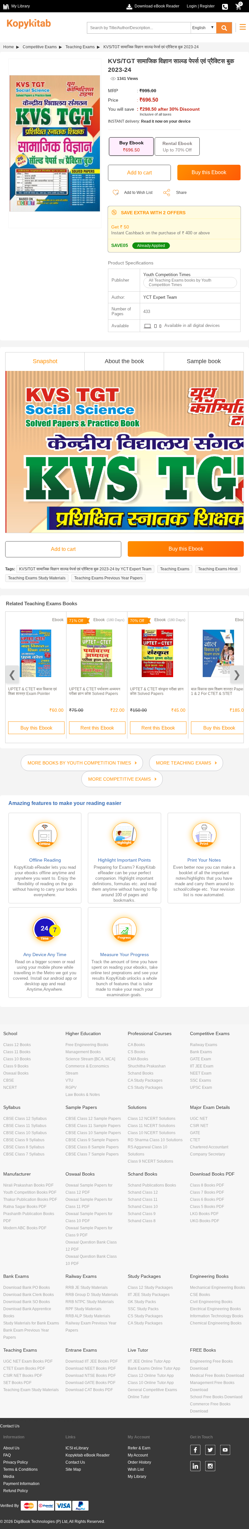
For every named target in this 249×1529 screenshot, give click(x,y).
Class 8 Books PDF (207, 1185)
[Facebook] (195, 1451)
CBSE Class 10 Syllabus (25, 1133)
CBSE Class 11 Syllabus (24, 1125)
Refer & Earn (139, 1448)
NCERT (10, 1087)
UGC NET (199, 1118)
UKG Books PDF (204, 1221)
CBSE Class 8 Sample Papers (92, 1147)
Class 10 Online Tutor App (151, 1382)
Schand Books (140, 1073)
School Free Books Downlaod (216, 1397)
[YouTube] (225, 1451)
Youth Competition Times (167, 274)
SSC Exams (200, 1080)
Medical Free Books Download (217, 1375)
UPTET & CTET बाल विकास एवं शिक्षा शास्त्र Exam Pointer (32, 691)
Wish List (136, 1469)
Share (181, 192)
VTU (69, 1080)
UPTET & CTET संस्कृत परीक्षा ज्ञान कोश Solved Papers (157, 691)
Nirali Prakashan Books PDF (28, 1185)
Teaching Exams (80, 47)
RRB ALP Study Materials (87, 1316)
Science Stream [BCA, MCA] (90, 1059)
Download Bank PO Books (26, 1287)
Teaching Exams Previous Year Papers (108, 578)
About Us (11, 1448)
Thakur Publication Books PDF (30, 1199)
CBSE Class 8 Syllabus (23, 1147)
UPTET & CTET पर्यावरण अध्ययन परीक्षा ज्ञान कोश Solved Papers (94, 691)
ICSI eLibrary (77, 1448)
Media (8, 1476)
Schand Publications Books (152, 1185)
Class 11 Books (16, 1052)
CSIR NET (199, 1125)
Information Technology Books (216, 1316)
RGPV (71, 1087)
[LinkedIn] (195, 1467)
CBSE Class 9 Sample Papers (92, 1140)
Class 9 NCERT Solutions (150, 1161)
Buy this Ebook (36, 728)
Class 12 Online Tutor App (151, 1375)
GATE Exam (200, 1059)
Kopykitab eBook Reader (87, 1455)
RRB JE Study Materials (86, 1287)
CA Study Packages (145, 1080)
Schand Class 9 (142, 1213)
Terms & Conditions (20, 1469)
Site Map (73, 1469)
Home (8, 47)
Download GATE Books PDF (90, 1382)
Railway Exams (203, 1045)
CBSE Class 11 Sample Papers (93, 1125)
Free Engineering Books (86, 1045)
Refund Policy (15, 1491)
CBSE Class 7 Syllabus (23, 1154)
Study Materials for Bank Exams (31, 1323)
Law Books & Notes (82, 1094)
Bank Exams (201, 1052)
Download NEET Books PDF (90, 1368)
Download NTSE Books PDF (90, 1375)
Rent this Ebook (97, 728)
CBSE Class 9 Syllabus (23, 1140)
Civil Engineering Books (211, 1302)
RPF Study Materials (83, 1309)
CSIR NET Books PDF (22, 1375)
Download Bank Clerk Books (28, 1294)
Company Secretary (207, 1154)
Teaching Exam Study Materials (31, 1390)
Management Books (83, 1052)
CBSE (8, 1080)
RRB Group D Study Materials (91, 1294)
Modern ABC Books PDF (24, 1228)
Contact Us (9, 1426)
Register (207, 6)
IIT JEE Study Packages (149, 1294)
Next (236, 674)
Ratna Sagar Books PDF (24, 1206)
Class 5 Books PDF (207, 1206)
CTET (195, 1140)
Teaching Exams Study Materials (36, 578)
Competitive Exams (40, 47)
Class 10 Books (17, 1059)
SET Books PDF (17, 1382)
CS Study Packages (145, 1087)
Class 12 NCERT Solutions (151, 1118)
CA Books (136, 1045)
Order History (139, 1462)
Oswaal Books (16, 1073)
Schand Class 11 (143, 1199)
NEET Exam (200, 1073)
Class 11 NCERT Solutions (151, 1125)
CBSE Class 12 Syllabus (25, 1118)
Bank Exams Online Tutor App (154, 1368)
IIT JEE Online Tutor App (149, 1361)
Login (192, 6)
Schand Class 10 (143, 1206)
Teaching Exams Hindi (218, 569)
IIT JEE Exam (201, 1066)
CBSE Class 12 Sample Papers (93, 1118)
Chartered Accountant (209, 1147)
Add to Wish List (138, 192)
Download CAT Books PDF (89, 1390)
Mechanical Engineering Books (217, 1287)
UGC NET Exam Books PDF (28, 1361)
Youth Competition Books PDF (29, 1192)
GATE (195, 1133)
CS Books (136, 1052)
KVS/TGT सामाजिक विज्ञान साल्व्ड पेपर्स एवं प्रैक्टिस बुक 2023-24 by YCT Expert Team (85, 569)
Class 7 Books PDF (207, 1192)
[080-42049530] (225, 6)
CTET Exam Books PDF (24, 1368)
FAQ (7, 1455)
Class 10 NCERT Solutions (151, 1133)
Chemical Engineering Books (216, 1323)
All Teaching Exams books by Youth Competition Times (180, 282)
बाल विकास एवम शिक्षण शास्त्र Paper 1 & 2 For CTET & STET (217, 691)
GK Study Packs (142, 1302)
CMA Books (138, 1059)
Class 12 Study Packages (150, 1287)
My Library (137, 1476)
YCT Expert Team (160, 297)
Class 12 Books (17, 1045)
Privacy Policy (15, 1462)
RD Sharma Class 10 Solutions (155, 1140)
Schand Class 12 (143, 1192)
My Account (138, 1455)
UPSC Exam (201, 1087)
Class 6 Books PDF (207, 1199)
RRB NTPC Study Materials (89, 1302)
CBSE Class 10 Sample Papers (93, 1133)
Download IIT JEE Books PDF (91, 1361)
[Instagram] (210, 1467)
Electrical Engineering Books (215, 1309)
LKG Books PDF (204, 1213)
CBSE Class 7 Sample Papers (92, 1154)
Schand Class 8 (142, 1221)
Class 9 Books (16, 1066)
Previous (12, 674)
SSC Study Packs (143, 1309)
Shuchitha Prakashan (147, 1066)
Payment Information (21, 1483)
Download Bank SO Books (26, 1302)
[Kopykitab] (27, 23)
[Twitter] (210, 1451)
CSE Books (200, 1294)
